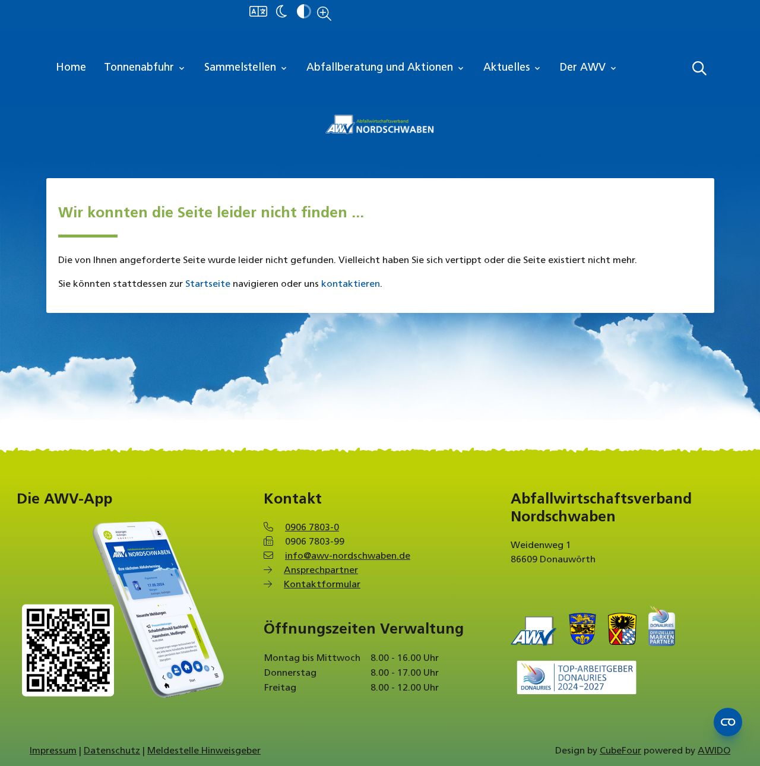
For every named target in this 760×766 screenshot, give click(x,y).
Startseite (207, 284)
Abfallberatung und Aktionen (386, 68)
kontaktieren (350, 284)
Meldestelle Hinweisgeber (204, 751)
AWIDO (714, 751)
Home (71, 68)
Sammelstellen (246, 68)
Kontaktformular (322, 585)
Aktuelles (512, 68)
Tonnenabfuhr (145, 68)
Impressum (53, 751)
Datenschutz (112, 751)
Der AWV (589, 68)
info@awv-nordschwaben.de (347, 556)
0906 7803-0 (312, 528)
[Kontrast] (304, 12)
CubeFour (620, 751)
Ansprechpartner (321, 570)
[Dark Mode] (281, 12)
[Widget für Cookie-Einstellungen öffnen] (728, 722)
